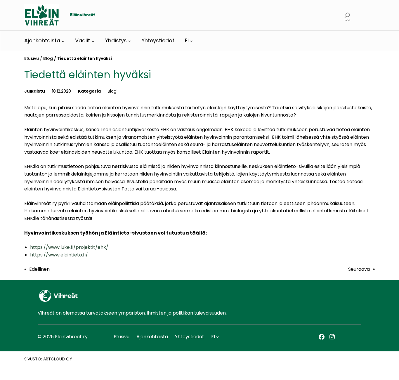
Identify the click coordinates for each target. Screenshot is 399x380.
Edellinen (39, 269)
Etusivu (31, 58)
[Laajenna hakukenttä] (347, 15)
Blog (48, 58)
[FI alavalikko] (191, 40)
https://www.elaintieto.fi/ (59, 254)
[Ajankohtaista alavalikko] (63, 40)
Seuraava (359, 269)
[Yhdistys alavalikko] (129, 40)
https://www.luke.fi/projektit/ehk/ (69, 247)
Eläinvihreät (82, 15)
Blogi (112, 91)
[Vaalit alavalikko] (93, 40)
